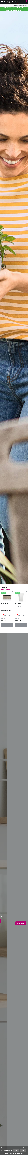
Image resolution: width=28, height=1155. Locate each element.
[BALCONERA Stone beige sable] (7, 597)
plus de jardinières (5, 590)
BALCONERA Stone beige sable (5, 604)
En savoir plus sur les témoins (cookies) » (14, 1153)
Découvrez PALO (14, 923)
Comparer (5, 608)
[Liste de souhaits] (23, 2)
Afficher (7, 625)
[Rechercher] (4, 2)
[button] (12, 630)
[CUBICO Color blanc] (21, 597)
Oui (16, 1150)
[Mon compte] (21, 2)
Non (23, 1150)
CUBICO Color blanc (19, 604)
